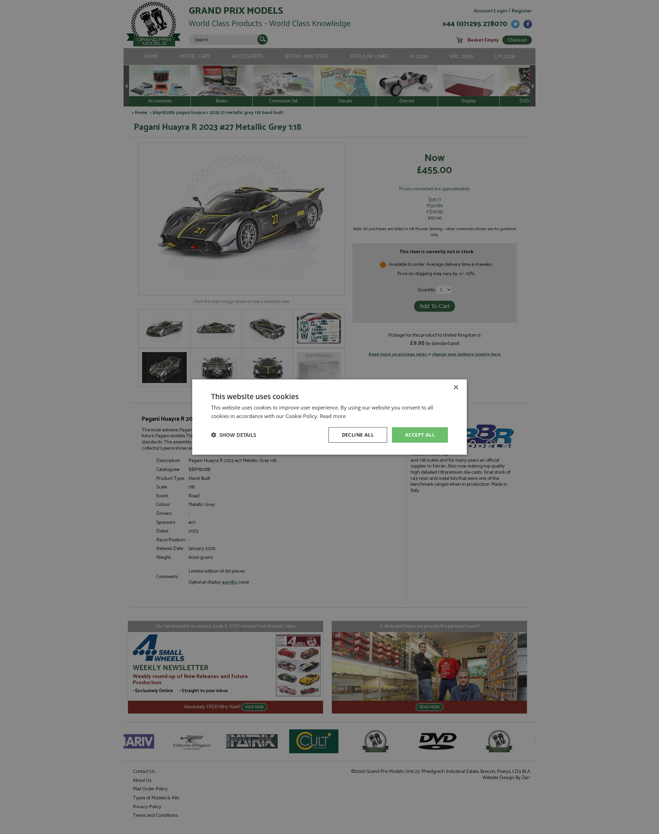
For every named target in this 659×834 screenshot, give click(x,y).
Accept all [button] (420, 434)
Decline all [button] (358, 434)
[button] (233, 435)
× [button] (455, 387)
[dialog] (329, 417)
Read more (333, 416)
